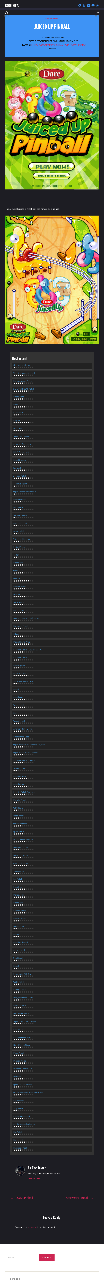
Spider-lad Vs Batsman (22, 1084)
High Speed (18, 1140)
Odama (16, 634)
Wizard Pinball (19, 721)
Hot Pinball (17, 1132)
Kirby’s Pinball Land (21, 452)
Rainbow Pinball (19, 990)
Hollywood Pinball (20, 626)
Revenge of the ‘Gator (22, 444)
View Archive (35, 1178)
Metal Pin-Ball (19, 950)
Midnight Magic (19, 1061)
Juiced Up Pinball (20, 523)
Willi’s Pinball (18, 808)
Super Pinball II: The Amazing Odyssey (29, 744)
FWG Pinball (18, 507)
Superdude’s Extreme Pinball (24, 1021)
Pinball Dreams (19, 460)
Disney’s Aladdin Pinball (22, 381)
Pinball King (18, 697)
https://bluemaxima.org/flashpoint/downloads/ (58, 44)
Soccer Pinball (19, 768)
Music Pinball (18, 1053)
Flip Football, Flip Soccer (23, 365)
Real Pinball (18, 412)
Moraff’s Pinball (19, 800)
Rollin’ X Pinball (19, 547)
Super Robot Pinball (21, 436)
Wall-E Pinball (18, 982)
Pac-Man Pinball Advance (23, 1037)
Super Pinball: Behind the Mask (26, 752)
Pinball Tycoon (19, 665)
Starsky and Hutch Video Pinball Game (29, 1092)
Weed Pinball (18, 705)
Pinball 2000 (18, 903)
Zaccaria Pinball (19, 476)
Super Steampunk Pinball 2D (25, 491)
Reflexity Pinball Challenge (24, 792)
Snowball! (17, 468)
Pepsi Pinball (18, 1100)
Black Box (17, 887)
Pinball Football (19, 499)
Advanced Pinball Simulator (24, 760)
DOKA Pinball (18, 531)
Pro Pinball (17, 879)
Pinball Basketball (20, 942)
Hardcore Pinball (20, 1148)
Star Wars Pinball (20, 515)
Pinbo (15, 404)
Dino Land (17, 428)
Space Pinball (18, 831)
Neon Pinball (18, 926)
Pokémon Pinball (20, 657)
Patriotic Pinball (19, 910)
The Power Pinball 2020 (23, 681)
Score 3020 (18, 570)
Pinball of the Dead (21, 737)
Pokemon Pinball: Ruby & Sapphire (27, 650)
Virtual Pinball (18, 602)
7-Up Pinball (18, 1108)
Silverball (16, 594)
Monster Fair (18, 895)
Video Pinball (52, 18)
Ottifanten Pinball (20, 823)
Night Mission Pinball (21, 1045)
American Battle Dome (22, 729)
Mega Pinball (18, 816)
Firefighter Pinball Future (23, 997)
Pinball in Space (19, 918)
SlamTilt (16, 578)
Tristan (16, 555)
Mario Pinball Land (21, 610)
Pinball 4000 (18, 563)
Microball (17, 1076)
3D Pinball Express (20, 871)
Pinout (16, 713)
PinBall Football (19, 1005)
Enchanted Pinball (20, 847)
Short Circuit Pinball (21, 1013)
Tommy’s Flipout (20, 484)
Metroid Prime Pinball (22, 642)
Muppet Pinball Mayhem (23, 839)
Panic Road (18, 1029)
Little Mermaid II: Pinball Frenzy (26, 618)
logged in (32, 1227)
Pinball (16, 689)
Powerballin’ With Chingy (23, 974)
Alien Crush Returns (21, 863)
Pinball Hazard (19, 784)
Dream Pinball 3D (20, 855)
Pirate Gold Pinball (20, 673)
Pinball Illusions (19, 776)
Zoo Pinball (18, 958)
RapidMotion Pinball (21, 1116)
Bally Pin (16, 420)
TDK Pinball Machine (21, 539)
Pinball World (18, 397)
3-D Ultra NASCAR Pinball (23, 389)
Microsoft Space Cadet (22, 1069)
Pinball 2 (16, 934)
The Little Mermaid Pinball (24, 373)
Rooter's (12, 6)
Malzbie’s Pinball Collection (24, 1124)
